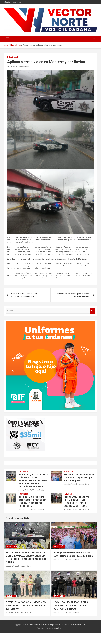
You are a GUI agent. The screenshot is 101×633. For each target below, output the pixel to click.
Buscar (92, 311)
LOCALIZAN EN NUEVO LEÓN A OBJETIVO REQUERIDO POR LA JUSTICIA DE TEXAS (77, 501)
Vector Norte (24, 67)
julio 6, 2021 (12, 67)
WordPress (58, 628)
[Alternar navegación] (7, 39)
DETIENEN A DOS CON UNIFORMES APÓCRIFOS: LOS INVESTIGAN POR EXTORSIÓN (32, 501)
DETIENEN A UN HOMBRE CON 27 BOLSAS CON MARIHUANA (25, 295)
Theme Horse (79, 624)
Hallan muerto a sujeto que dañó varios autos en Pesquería (73, 295)
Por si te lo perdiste (17, 518)
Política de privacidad (52, 624)
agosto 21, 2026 (25, 490)
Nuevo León (13, 57)
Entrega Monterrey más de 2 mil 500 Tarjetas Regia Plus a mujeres (79, 477)
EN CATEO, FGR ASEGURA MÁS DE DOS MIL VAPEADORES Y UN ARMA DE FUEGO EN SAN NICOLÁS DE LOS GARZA (33, 480)
